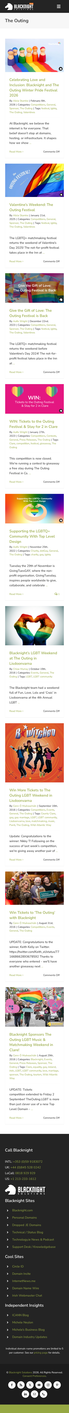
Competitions (38, 104)
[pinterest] (57, 1385)
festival (45, 108)
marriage (53, 1070)
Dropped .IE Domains (26, 1225)
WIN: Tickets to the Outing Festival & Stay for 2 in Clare (34, 399)
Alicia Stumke (20, 100)
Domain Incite (21, 1274)
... (30, 143)
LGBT (29, 676)
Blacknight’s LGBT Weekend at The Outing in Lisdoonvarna (34, 625)
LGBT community (42, 676)
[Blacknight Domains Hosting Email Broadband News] (19, 4)
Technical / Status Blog (27, 1232)
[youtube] (39, 1385)
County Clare (48, 813)
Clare (12, 443)
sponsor (13, 1074)
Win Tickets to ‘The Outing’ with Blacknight (34, 888)
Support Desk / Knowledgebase (34, 1247)
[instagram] (48, 1385)
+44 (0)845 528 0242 (26, 1167)
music (51, 821)
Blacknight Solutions (20, 1372)
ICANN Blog (20, 1315)
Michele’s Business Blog (28, 1330)
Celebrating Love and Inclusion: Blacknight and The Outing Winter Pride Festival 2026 (34, 55)
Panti (12, 825)
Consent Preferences (34, 1376)
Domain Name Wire (25, 1288)
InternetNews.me (24, 1281)
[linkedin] (25, 1394)
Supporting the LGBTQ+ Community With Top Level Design (34, 508)
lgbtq (54, 108)
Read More (15, 151)
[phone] (43, 1394)
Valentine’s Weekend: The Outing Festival (34, 180)
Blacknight (37, 1059)
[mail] (34, 1394)
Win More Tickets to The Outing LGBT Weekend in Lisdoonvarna (34, 753)
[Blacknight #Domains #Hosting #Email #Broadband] (25, 1186)
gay (42, 554)
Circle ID (18, 1266)
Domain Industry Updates (29, 1337)
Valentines (29, 112)
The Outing (26, 108)
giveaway (45, 443)
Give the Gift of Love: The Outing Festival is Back (34, 288)
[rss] (21, 1385)
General (51, 104)
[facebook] (12, 1385)
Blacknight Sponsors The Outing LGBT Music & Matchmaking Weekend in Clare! (34, 1007)
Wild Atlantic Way (40, 825)
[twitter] (30, 1385)
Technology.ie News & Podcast (33, 1240)
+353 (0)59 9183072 (28, 1162)
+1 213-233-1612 (23, 1179)
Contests (51, 436)
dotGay (44, 550)
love (28, 821)
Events (35, 672)
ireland (52, 1067)
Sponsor (14, 108)
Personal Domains (24, 1218)
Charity (35, 550)
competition (22, 443)
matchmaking (39, 821)
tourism (37, 1074)
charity (34, 554)
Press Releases (27, 439)
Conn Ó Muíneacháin (25, 806)
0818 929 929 (25, 1173)
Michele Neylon (22, 1322)
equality (37, 1067)
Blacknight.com (22, 1210)
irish (11, 1070)
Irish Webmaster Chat (27, 1295)
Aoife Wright (20, 321)
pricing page (41, 1352)
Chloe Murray (20, 669)
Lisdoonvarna (16, 821)
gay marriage (22, 817)
